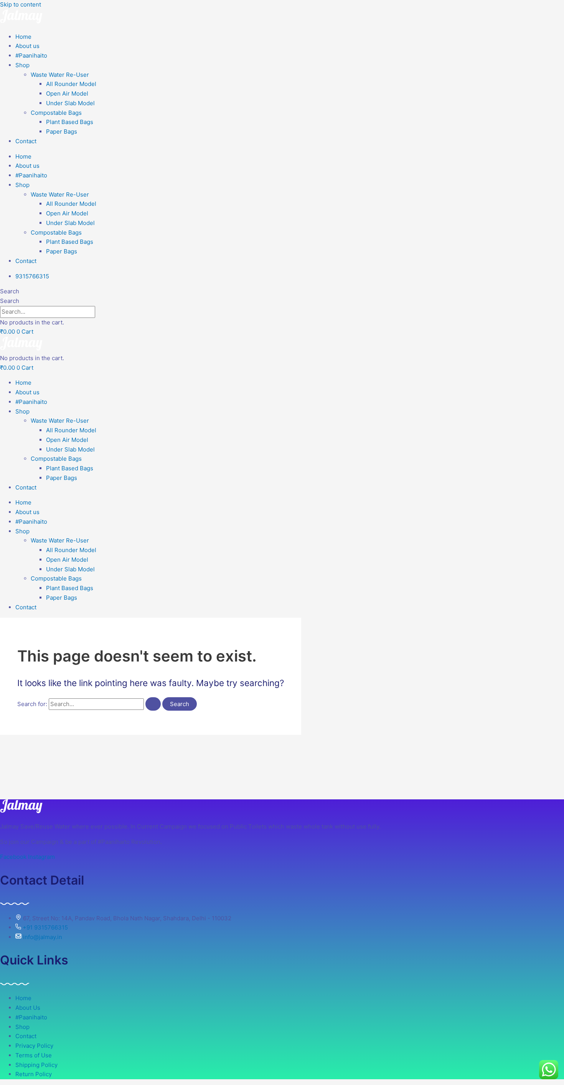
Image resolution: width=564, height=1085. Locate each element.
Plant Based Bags (69, 122)
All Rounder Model (71, 84)
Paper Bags (61, 131)
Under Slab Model (70, 103)
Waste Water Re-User (60, 74)
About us (27, 46)
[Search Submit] (153, 704)
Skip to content (20, 4)
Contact (25, 141)
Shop (22, 65)
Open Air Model (67, 93)
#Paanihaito (31, 55)
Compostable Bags (56, 112)
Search (9, 291)
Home (23, 36)
